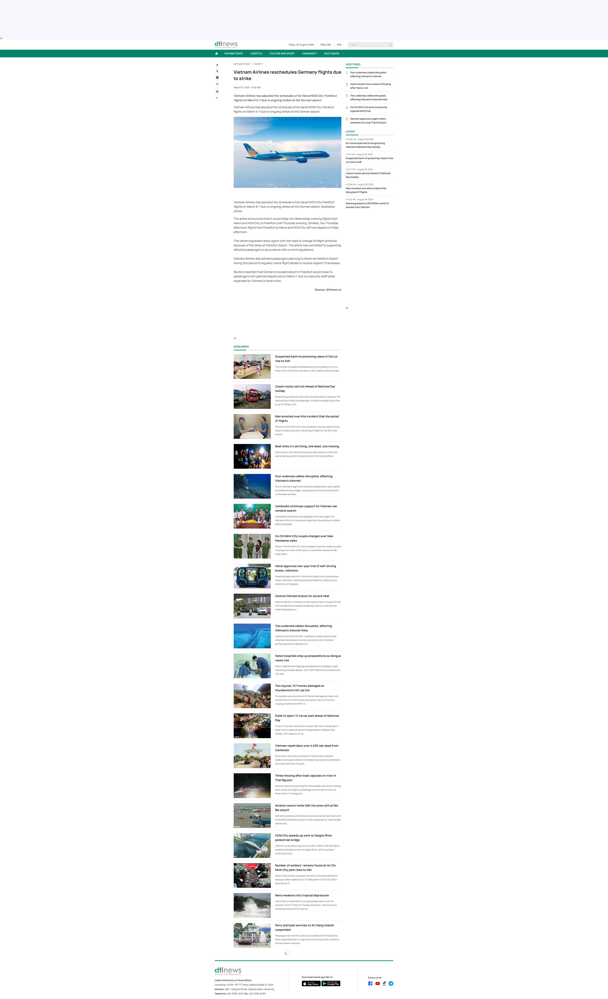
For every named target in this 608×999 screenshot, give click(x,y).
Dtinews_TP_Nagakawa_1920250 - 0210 (304, 2)
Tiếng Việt (325, 44)
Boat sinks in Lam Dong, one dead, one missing (307, 446)
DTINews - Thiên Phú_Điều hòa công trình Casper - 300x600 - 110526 (369, 218)
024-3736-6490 (257, 993)
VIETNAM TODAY (233, 53)
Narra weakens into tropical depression (302, 895)
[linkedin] (217, 77)
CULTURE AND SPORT (282, 53)
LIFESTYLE (256, 53)
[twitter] (217, 71)
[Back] (217, 97)
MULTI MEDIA (331, 53)
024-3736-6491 (235, 993)
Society (258, 63)
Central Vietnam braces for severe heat (302, 596)
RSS (339, 44)
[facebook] (217, 64)
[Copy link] (217, 83)
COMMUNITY (309, 53)
